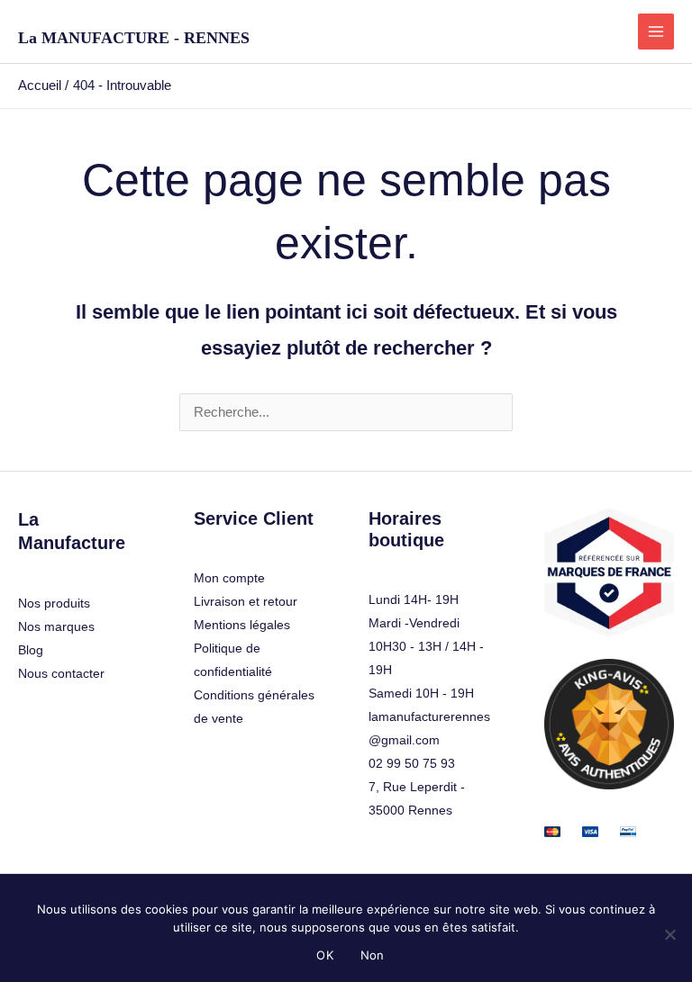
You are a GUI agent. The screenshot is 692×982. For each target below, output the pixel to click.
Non (372, 955)
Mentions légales (242, 624)
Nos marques (56, 626)
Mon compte (229, 578)
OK (324, 955)
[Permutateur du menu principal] (656, 32)
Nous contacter (61, 673)
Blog (30, 650)
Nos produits (54, 603)
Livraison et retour (245, 601)
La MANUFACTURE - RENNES (134, 38)
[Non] (669, 934)
